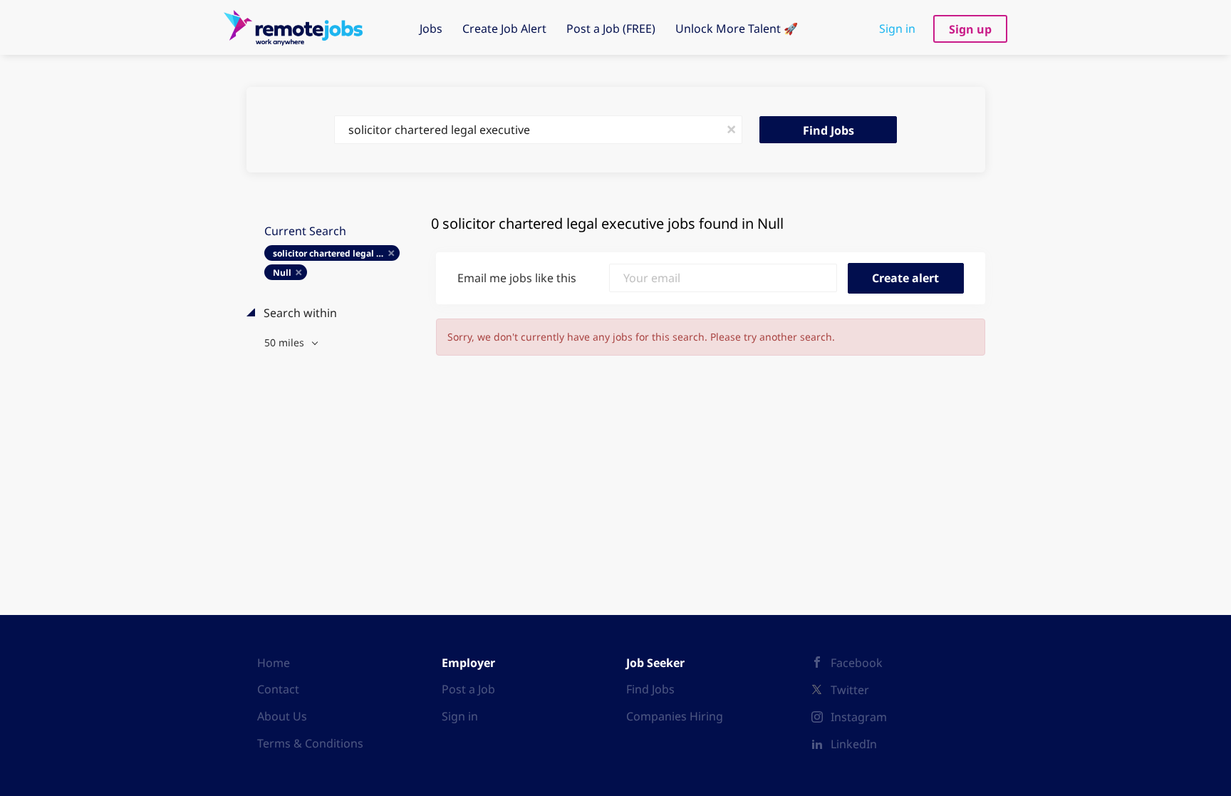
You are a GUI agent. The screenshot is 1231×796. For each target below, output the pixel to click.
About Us (282, 716)
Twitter (850, 690)
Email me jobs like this (516, 278)
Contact (278, 689)
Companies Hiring (674, 716)
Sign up (970, 29)
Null (282, 273)
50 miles (285, 342)
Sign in (897, 28)
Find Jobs (828, 130)
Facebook (857, 663)
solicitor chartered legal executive (336, 253)
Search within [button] (299, 313)
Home (273, 663)
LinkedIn (854, 744)
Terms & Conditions (310, 743)
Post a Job (468, 689)
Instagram (859, 717)
